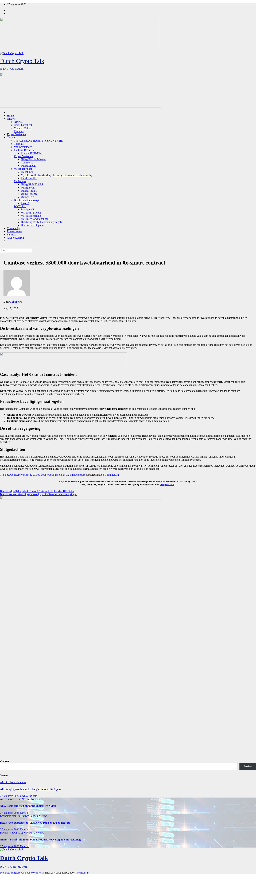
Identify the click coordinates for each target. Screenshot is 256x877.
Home (10, 115)
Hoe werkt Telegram (32, 225)
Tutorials (12, 137)
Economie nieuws (10, 815)
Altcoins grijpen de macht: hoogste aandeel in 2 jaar (30, 789)
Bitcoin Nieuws (9, 832)
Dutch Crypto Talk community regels (41, 222)
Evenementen (14, 231)
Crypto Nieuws (27, 832)
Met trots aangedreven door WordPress (21, 872)
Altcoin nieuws (8, 782)
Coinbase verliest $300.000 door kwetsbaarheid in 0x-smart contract (47, 474)
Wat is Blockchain (31, 215)
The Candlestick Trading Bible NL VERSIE (38, 140)
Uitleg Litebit (28, 165)
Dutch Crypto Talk (22, 61)
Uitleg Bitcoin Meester (33, 159)
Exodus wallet (29, 178)
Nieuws (11, 118)
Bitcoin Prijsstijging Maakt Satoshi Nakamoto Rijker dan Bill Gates (37, 491)
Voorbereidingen (23, 146)
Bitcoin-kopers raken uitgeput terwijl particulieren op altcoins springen (38, 494)
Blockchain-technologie (27, 200)
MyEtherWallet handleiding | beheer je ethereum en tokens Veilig (56, 175)
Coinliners (16, 301)
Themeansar (81, 872)
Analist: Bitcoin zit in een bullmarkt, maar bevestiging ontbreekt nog (40, 839)
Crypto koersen (15, 237)
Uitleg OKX (28, 196)
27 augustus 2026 (10, 795)
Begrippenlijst (28, 209)
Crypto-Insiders (28, 795)
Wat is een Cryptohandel (34, 218)
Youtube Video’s (23, 128)
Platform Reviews (24, 150)
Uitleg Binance (29, 193)
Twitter (193, 481)
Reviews (19, 131)
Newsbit (24, 812)
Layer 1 (25, 203)
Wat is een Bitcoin (31, 212)
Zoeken (4, 761)
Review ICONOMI (31, 153)
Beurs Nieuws (23, 799)
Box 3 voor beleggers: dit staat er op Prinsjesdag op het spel (35, 822)
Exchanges (20, 181)
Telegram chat (167, 484)
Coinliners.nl (112, 474)
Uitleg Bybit (27, 187)
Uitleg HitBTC (29, 190)
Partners (11, 234)
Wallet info (27, 171)
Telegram (182, 481)
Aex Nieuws (7, 799)
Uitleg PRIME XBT (32, 184)
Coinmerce (27, 162)
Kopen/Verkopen (16, 134)
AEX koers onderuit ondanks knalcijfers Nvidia (28, 805)
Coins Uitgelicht (23, 124)
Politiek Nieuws (38, 815)
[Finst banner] (63, 367)
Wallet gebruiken (23, 168)
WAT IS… (20, 206)
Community (13, 228)
